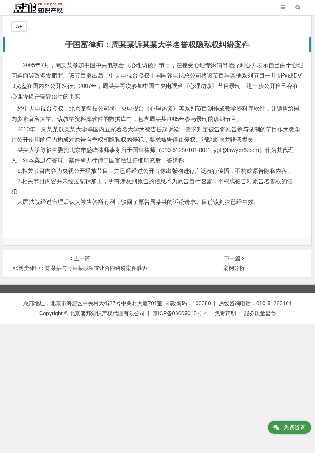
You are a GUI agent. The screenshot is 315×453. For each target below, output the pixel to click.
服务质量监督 (260, 313)
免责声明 (225, 313)
